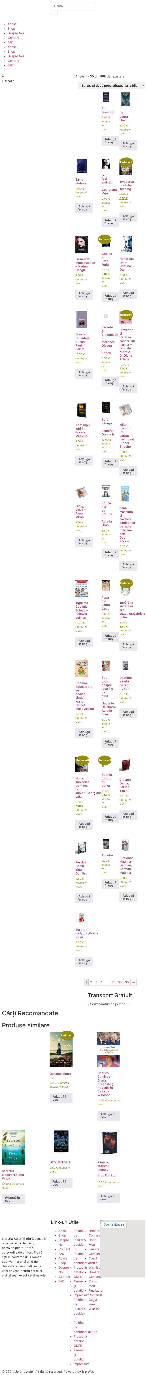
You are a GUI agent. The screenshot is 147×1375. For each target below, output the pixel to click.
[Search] (54, 13)
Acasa (12, 24)
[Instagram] (17, 1289)
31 (113, 982)
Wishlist (94, 1267)
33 (127, 982)
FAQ (10, 42)
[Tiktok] (28, 1289)
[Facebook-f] (6, 1289)
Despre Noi (16, 33)
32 (120, 982)
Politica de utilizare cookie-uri (79, 1240)
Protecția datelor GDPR (80, 1272)
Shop (11, 28)
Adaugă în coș (110, 140)
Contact (13, 38)
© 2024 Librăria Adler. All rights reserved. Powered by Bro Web (48, 1371)
